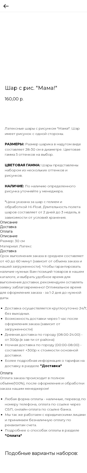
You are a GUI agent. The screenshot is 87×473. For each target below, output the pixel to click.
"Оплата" (13, 435)
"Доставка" (51, 366)
